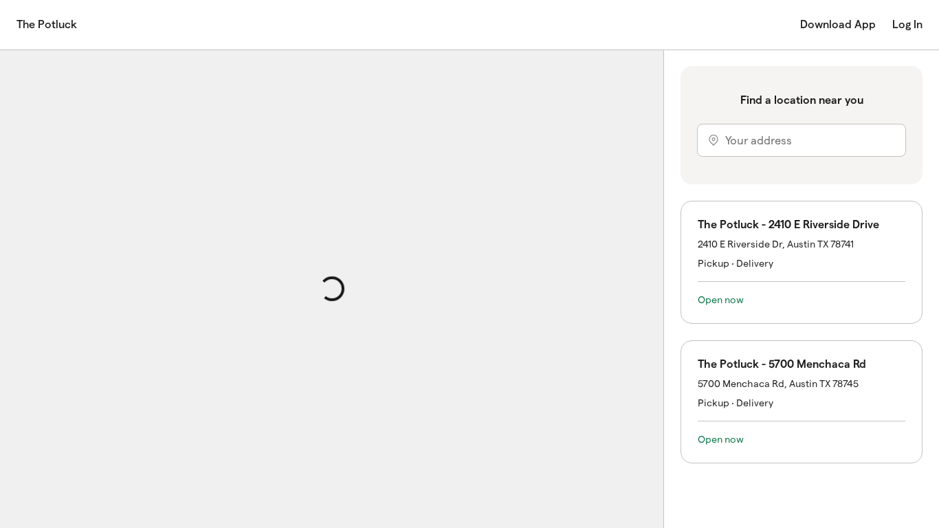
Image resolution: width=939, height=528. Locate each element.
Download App (838, 24)
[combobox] (801, 140)
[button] (802, 262)
